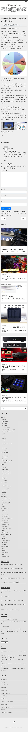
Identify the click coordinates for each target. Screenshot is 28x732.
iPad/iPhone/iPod (5, 520)
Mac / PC (3, 417)
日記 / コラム (5, 458)
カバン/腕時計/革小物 (6, 499)
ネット (3, 433)
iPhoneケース (5, 514)
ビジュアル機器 (5, 488)
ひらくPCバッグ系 (6, 502)
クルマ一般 (4, 536)
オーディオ (4, 490)
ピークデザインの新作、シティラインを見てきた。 (12, 600)
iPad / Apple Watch (6, 516)
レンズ (3, 530)
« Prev (3, 218)
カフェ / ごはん (5, 552)
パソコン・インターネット (7, 431)
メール (3, 195)
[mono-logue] (14, 5)
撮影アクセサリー (6, 524)
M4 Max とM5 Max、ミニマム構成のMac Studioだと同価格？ (13, 591)
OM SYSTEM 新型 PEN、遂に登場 (9, 619)
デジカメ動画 (5, 469)
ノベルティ (4, 446)
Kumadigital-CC (4, 682)
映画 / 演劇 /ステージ (6, 455)
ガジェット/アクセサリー (7, 518)
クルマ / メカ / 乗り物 (6, 534)
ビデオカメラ (5, 485)
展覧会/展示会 (5, 457)
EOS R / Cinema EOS (6, 471)
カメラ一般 (4, 477)
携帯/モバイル (5, 510)
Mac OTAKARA (4, 684)
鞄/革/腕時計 (4, 496)
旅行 (3, 548)
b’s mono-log (4, 679)
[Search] (25, 408)
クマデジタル (4, 695)
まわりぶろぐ (4, 690)
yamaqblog (3, 687)
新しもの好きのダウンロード (7, 707)
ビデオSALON (4, 698)
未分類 (2, 464)
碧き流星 (3, 709)
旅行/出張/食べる (5, 546)
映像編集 (4, 438)
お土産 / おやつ (5, 556)
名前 (3, 189)
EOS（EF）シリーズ (6, 473)
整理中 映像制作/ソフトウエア (9, 429)
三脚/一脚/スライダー (6, 526)
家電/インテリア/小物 (6, 487)
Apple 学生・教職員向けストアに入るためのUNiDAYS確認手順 (13, 573)
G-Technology (5, 421)
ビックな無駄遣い (5, 596)
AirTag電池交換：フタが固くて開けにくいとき (11, 564)
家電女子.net (4, 704)
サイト (3, 201)
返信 (5, 161)
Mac (3, 435)
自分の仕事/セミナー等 (7, 460)
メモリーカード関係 (6, 528)
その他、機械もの (6, 540)
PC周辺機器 (4, 425)
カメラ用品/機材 (4, 522)
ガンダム (4, 450)
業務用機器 (4, 492)
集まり (3, 554)
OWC (3, 436)
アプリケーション (6, 427)
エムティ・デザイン (5, 693)
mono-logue (11, 727)
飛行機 (3, 538)
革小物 (3, 504)
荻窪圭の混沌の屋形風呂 (6, 712)
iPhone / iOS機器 (4, 508)
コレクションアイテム (7, 443)
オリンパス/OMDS (6, 475)
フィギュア (4, 445)
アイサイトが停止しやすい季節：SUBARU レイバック (13, 578)
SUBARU (4, 544)
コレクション (4, 441)
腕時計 (3, 506)
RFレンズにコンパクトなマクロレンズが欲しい (11, 609)
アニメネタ (4, 448)
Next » (23, 218)
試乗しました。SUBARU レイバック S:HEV (11, 651)
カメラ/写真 (3, 467)
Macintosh (4, 419)
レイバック (4, 542)
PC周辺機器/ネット (16, 28)
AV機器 (3, 494)
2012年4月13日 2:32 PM (10, 151)
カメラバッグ (5, 532)
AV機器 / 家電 (4, 483)
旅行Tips (4, 550)
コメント (4, 170)
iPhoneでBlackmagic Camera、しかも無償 (10, 582)
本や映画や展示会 (5, 452)
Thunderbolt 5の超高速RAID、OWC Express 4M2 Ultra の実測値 (13, 605)
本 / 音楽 (4, 462)
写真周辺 (4, 478)
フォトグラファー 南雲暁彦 (7, 701)
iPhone (3, 512)
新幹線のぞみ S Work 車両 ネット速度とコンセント (12, 568)
